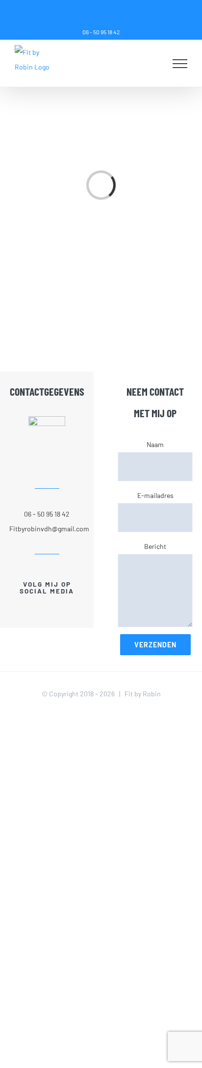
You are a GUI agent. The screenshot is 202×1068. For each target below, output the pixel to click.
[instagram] (55, 609)
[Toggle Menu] (180, 63)
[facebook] (38, 609)
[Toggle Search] (156, 63)
